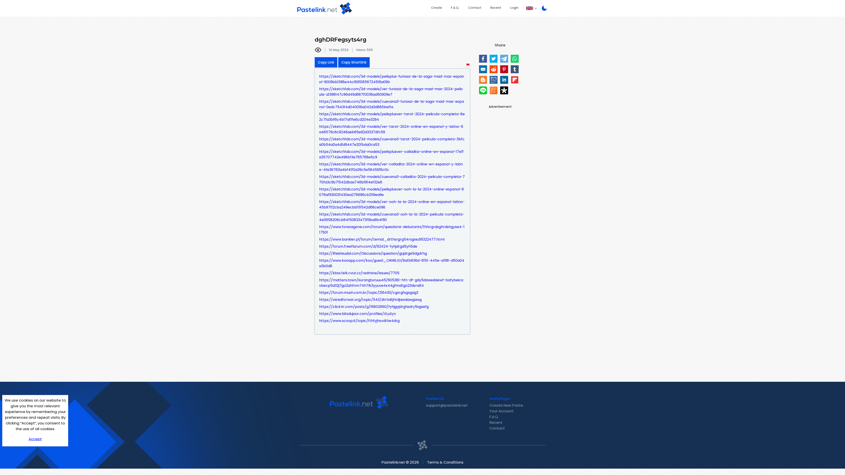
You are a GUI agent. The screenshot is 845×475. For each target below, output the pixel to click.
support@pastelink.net (447, 405)
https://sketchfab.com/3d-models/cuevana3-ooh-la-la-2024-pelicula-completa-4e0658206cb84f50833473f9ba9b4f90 (391, 217)
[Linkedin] (504, 80)
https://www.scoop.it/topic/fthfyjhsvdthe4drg (359, 320)
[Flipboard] (515, 80)
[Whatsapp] (515, 59)
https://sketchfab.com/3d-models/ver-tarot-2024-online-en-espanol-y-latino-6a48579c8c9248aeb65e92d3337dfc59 (391, 129)
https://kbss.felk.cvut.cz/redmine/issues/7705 (359, 273)
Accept (35, 439)
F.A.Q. (455, 7)
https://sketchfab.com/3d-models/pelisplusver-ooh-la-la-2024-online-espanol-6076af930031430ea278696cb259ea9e (391, 192)
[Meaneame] (494, 90)
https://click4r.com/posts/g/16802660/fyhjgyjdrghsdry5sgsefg (374, 306)
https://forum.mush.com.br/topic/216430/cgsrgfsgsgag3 (368, 292)
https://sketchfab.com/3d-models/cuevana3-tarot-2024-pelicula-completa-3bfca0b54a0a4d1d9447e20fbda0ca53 (392, 142)
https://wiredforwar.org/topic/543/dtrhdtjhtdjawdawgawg (370, 299)
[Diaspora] (504, 90)
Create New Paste (506, 405)
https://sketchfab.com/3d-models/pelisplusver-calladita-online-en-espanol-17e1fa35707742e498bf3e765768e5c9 (391, 154)
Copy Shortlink (354, 62)
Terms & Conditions (445, 462)
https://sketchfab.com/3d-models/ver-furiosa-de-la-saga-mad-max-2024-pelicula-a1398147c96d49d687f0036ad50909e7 (391, 91)
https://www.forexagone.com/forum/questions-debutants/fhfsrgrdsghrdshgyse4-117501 (392, 229)
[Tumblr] (515, 69)
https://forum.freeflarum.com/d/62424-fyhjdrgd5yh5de (368, 246)
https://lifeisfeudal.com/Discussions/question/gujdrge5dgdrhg (373, 253)
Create (436, 7)
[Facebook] (483, 59)
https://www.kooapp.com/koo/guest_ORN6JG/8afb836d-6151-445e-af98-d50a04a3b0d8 (391, 263)
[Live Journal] (494, 80)
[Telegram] (504, 59)
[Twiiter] (494, 59)
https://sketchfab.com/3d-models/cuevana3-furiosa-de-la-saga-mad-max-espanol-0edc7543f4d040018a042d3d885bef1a (391, 104)
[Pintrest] (504, 69)
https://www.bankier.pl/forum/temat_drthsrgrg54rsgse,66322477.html (382, 239)
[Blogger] (483, 80)
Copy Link (326, 62)
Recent (495, 7)
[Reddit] (494, 69)
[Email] (483, 69)
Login (514, 7)
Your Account (501, 411)
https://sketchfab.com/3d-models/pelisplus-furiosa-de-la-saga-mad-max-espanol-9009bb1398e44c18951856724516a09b (391, 79)
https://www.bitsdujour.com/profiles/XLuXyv (357, 313)
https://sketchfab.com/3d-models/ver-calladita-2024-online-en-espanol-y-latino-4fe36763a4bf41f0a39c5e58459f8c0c (391, 167)
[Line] (483, 90)
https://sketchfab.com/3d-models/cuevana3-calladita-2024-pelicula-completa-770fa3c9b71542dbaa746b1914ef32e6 (392, 179)
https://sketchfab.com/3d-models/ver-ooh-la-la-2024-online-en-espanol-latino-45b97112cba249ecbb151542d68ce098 (392, 204)
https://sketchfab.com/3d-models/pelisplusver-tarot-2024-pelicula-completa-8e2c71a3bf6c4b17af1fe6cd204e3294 (392, 116)
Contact (474, 7)
